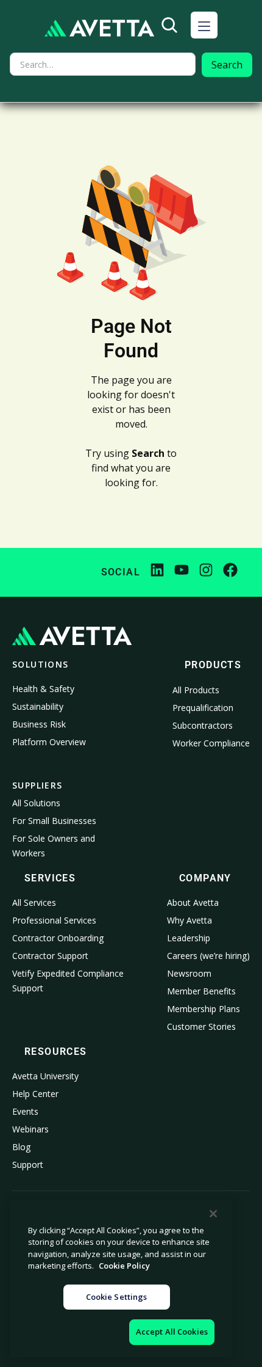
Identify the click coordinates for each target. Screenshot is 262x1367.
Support (27, 1164)
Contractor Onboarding (58, 938)
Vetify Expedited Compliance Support (68, 981)
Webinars (30, 1129)
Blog (21, 1147)
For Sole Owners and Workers (53, 846)
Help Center (35, 1093)
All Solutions (36, 803)
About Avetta (193, 902)
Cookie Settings (116, 1296)
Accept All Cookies (172, 1331)
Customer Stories (201, 1026)
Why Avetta (189, 920)
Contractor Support (50, 955)
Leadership (188, 938)
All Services (34, 902)
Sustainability (37, 706)
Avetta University (45, 1076)
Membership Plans (203, 1009)
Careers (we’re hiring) (208, 955)
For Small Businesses (54, 820)
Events (25, 1111)
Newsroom (189, 973)
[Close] (213, 1213)
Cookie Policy (124, 1265)
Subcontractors (202, 725)
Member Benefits (201, 991)
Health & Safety (43, 688)
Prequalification (202, 707)
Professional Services (54, 920)
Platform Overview (49, 742)
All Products (195, 690)
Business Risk (39, 724)
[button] (204, 25)
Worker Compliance (211, 743)
